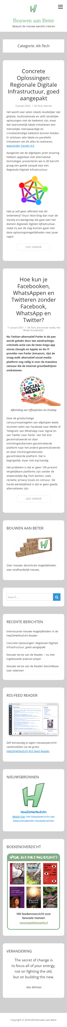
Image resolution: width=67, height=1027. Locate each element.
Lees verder (34, 247)
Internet (48, 105)
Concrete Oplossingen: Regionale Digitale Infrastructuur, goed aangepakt (33, 84)
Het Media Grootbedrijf (41, 329)
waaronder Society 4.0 (20, 145)
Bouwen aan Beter (33, 20)
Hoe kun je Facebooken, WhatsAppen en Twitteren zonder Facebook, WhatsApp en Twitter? (33, 299)
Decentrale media (46, 327)
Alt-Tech (38, 105)
